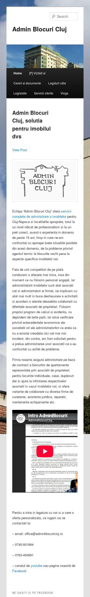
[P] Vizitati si (37, 73)
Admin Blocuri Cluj (39, 29)
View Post (19, 149)
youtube (36, 565)
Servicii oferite (43, 93)
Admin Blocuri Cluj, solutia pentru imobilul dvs (31, 124)
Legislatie (20, 93)
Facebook (19, 570)
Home (18, 73)
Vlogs (64, 93)
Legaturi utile (57, 83)
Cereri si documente (27, 83)
